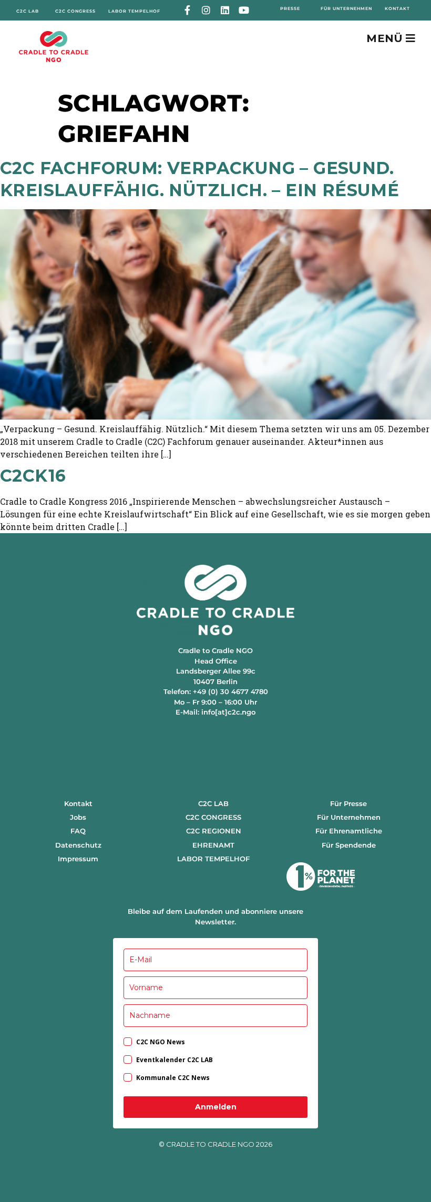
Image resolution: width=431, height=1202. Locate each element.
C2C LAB (213, 803)
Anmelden (216, 1107)
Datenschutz (78, 845)
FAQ (78, 831)
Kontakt (78, 803)
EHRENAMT (213, 845)
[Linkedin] (225, 10)
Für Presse (348, 803)
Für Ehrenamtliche (348, 831)
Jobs (78, 817)
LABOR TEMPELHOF (213, 858)
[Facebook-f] (187, 10)
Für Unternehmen (349, 817)
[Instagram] (206, 10)
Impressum (78, 858)
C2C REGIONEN (213, 831)
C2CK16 (33, 475)
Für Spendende (349, 845)
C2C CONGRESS (213, 817)
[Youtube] (243, 10)
